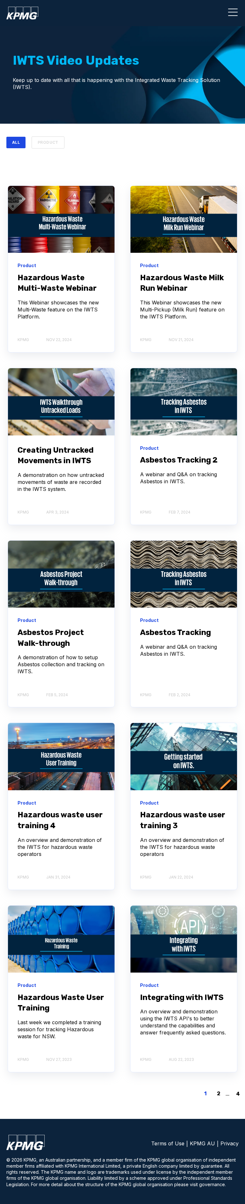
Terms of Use (167, 1143)
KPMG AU (202, 1143)
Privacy (229, 1143)
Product (48, 142)
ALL (16, 142)
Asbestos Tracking (175, 632)
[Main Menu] (232, 14)
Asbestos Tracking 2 (179, 460)
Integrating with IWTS (182, 997)
